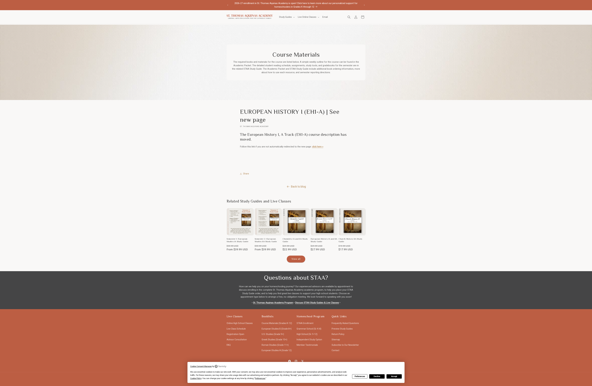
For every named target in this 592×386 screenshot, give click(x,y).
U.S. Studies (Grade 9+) (273, 334)
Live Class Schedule (236, 329)
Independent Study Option (309, 339)
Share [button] (246, 173)
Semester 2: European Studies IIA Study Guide (266, 240)
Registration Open (235, 334)
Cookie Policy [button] (195, 378)
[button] (286, 17)
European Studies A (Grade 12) (277, 350)
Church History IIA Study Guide (350, 240)
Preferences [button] (260, 378)
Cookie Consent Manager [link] (201, 366)
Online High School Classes (240, 323)
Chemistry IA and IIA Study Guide (295, 240)
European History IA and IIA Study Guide (324, 240)
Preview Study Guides (342, 329)
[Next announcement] (364, 5)
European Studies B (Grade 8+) (277, 329)
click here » (317, 146)
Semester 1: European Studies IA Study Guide (237, 240)
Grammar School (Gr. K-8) (309, 329)
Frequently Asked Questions (345, 323)
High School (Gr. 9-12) (307, 334)
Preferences (360, 376)
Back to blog (298, 186)
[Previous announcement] (227, 5)
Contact (335, 350)
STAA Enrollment (305, 323)
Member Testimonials (307, 345)
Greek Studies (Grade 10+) (274, 339)
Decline (377, 376)
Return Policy (338, 334)
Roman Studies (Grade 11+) (275, 345)
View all (296, 259)
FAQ (229, 345)
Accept (394, 376)
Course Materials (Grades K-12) (277, 323)
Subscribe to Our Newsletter (345, 345)
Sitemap (336, 339)
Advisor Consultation (237, 339)
